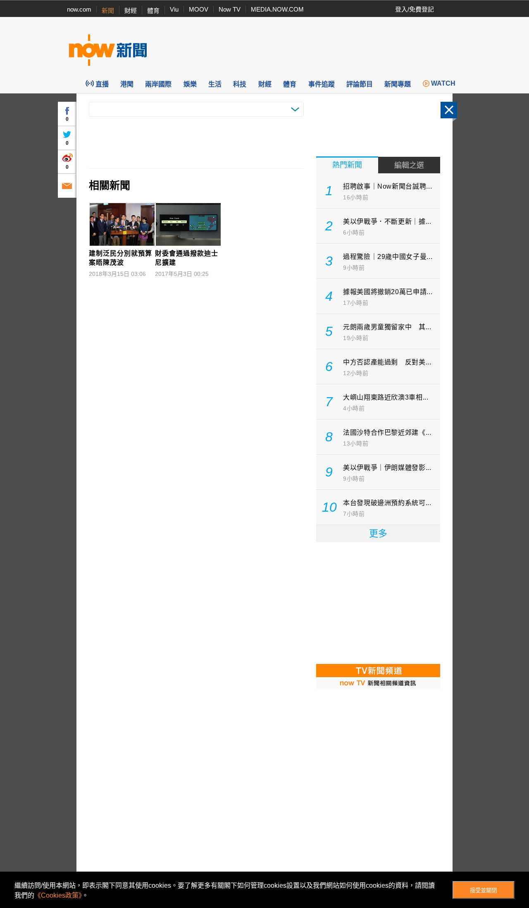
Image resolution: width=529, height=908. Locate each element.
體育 (153, 10)
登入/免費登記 (414, 9)
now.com (79, 9)
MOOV (198, 9)
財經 (130, 10)
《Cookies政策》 (58, 895)
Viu (174, 9)
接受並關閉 (483, 890)
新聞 (108, 10)
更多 (378, 533)
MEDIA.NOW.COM (277, 9)
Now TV (230, 9)
